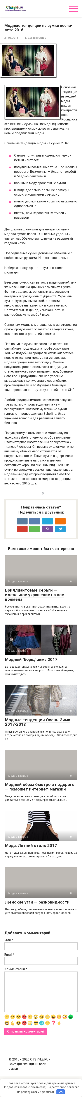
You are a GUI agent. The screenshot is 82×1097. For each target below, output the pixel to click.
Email (9, 955)
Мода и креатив (35, 37)
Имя (8, 940)
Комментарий (15, 969)
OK (61, 1091)
